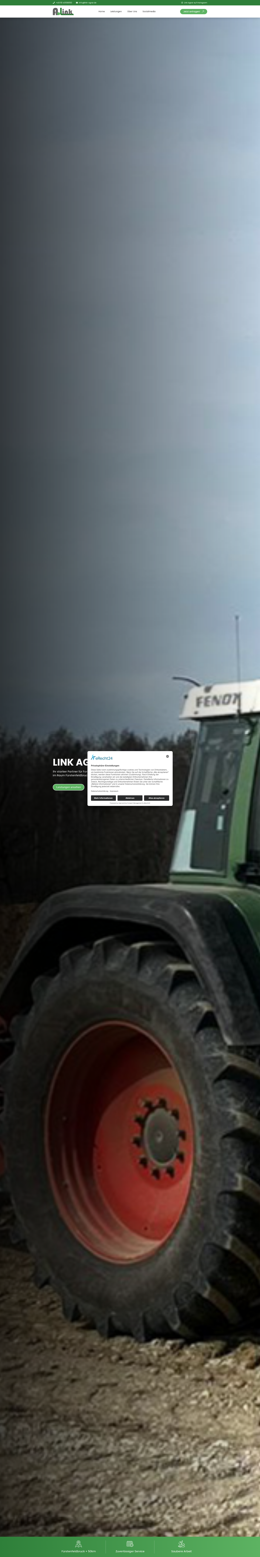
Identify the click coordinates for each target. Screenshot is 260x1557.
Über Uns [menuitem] (132, 11)
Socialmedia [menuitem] (149, 11)
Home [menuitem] (101, 11)
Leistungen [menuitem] (116, 11)
